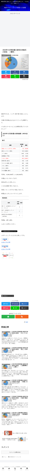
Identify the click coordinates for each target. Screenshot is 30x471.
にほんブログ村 (5, 242)
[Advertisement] (15, 29)
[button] (27, 266)
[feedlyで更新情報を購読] (8, 316)
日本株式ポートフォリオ (8, 295)
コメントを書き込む (15, 452)
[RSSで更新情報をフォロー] (21, 316)
